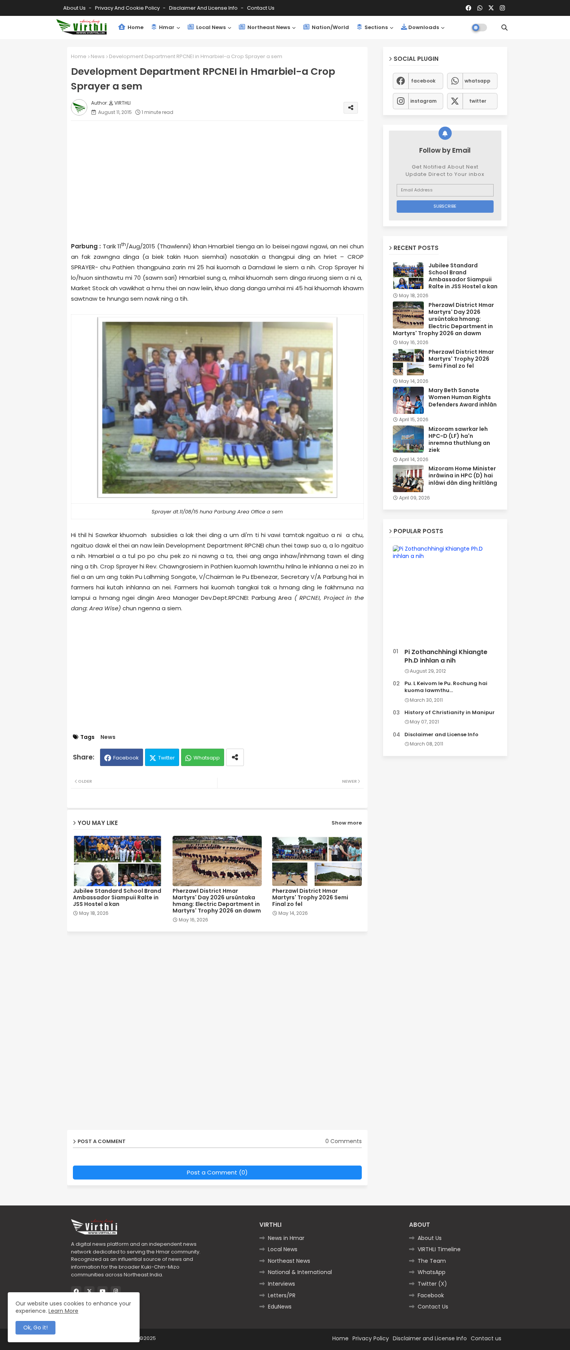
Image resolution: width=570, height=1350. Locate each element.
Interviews (281, 1284)
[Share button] (235, 757)
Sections (375, 27)
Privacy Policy (370, 1338)
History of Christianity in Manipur (449, 712)
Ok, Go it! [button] (35, 1327)
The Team (432, 1261)
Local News (210, 27)
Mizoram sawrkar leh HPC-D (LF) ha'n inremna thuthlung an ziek (459, 439)
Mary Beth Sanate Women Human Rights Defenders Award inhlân (462, 397)
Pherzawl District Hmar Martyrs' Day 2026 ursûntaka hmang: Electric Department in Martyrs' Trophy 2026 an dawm (217, 901)
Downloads (423, 27)
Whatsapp (206, 757)
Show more (347, 823)
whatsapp (478, 80)
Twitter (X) (432, 1284)
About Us (75, 8)
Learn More (63, 1311)
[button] (504, 27)
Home (134, 27)
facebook (423, 80)
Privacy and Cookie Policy (128, 8)
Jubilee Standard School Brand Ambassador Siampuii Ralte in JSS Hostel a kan (117, 897)
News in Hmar (286, 1238)
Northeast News (268, 27)
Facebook (126, 757)
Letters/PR (281, 1295)
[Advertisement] (225, 181)
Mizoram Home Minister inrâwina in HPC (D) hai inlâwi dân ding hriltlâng (462, 475)
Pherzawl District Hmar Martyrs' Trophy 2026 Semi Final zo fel (310, 897)
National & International (300, 1272)
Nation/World (330, 27)
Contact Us (433, 1306)
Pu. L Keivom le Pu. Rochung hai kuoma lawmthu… (445, 687)
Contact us (261, 8)
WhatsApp (432, 1272)
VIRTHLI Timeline (439, 1249)
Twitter (166, 757)
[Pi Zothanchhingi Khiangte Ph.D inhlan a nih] (445, 595)
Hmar (166, 27)
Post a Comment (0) (217, 1172)
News (98, 56)
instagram (423, 101)
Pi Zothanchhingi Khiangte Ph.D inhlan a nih (445, 656)
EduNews (280, 1306)
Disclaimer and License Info (204, 8)
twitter (477, 101)
